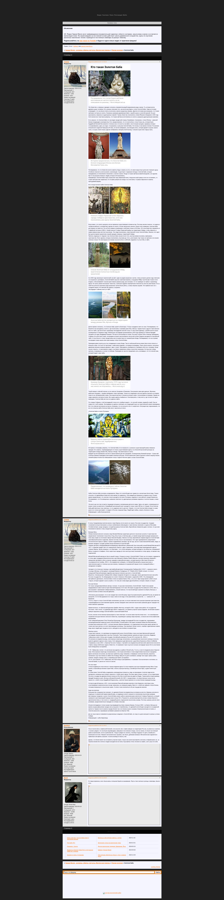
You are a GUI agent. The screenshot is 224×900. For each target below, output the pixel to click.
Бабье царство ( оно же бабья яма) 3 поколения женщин (78, 838)
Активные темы (112, 23)
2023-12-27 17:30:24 (101, 61)
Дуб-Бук (67, 725)
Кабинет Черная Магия (104, 850)
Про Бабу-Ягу (71, 842)
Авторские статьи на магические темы (109, 842)
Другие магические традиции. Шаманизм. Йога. (112, 846)
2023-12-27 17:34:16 (101, 519)
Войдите (75, 46)
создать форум (155, 866)
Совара (66, 62)
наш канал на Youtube (87, 41)
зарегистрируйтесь (86, 46)
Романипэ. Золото (72, 846)
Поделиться (91, 61)
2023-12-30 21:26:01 (101, 725)
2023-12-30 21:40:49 (101, 777)
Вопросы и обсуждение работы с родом (109, 837)
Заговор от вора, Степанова (75, 855)
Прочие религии (117, 50)
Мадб (66, 778)
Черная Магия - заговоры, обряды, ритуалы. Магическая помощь (87, 50)
